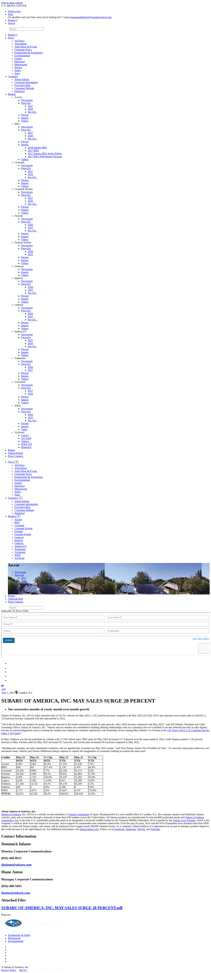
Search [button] (11, 23)
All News (20, 40)
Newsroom (27, 100)
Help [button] (10, 14)
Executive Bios (22, 85)
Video (24, 429)
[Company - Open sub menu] (21, 498)
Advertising (21, 43)
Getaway (19, 537)
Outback (19, 543)
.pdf (3, 689)
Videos (24, 120)
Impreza (19, 540)
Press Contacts (15, 456)
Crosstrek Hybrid (23, 528)
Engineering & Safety (19, 935)
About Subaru (22, 79)
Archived (19, 558)
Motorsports (21, 64)
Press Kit (25, 103)
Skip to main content (12, 2)
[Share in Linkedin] (10, 663)
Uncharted (20, 552)
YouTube (155, 829)
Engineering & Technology (29, 52)
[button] (2, 686)
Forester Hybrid (23, 534)
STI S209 (26, 438)
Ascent (18, 519)
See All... (32, 112)
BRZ (17, 522)
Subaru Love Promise (184, 820)
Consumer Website (24, 88)
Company (13, 76)
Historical (20, 61)
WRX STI (26, 444)
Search (4, 29)
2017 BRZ (33, 150)
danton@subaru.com (15, 893)
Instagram (131, 829)
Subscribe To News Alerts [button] (15, 610)
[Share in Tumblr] (9, 676)
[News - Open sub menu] (17, 462)
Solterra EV (21, 546)
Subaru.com (14, 11)
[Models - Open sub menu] (18, 516)
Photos (11, 450)
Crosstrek (19, 525)
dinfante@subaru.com (16, 864)
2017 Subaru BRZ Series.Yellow (45, 153)
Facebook (119, 829)
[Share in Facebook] (10, 668)
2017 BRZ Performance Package (45, 156)
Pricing (18, 67)
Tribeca (25, 441)
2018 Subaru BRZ (37, 147)
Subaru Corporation (78, 814)
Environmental (22, 55)
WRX (18, 555)
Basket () (12, 20)
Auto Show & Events (26, 46)
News (11, 37)
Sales (17, 73)
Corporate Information (26, 82)
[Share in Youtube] (10, 671)
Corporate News (23, 49)
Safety (18, 70)
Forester (19, 531)
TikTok (141, 829)
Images (25, 118)
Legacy (25, 435)
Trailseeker (20, 549)
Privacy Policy (8, 970)
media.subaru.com (89, 829)
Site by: (23, 970)
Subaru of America (11, 814)
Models (12, 94)
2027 (30, 106)
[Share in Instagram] (10, 680)
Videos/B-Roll (15, 453)
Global (18, 58)
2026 (30, 109)
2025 (30, 227)
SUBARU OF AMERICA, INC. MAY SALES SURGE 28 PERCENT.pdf (61, 908)
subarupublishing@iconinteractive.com (91, 17)
